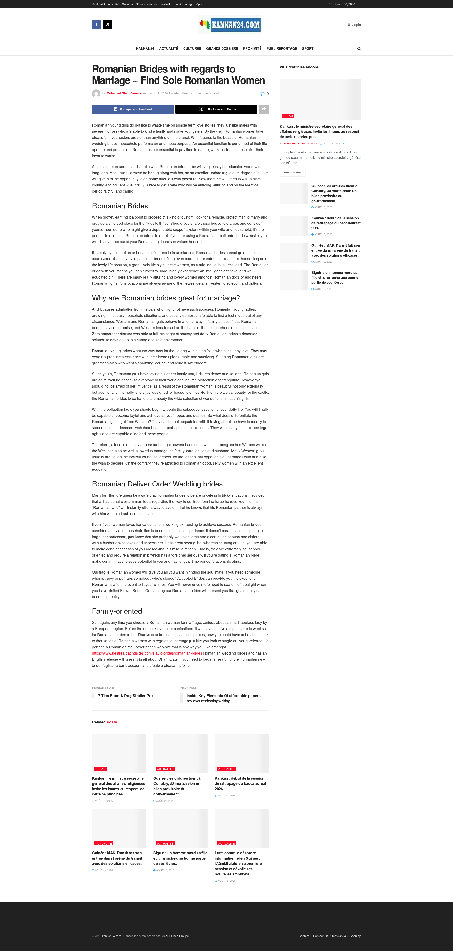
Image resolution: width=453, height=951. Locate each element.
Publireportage (183, 4)
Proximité (165, 4)
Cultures (127, 4)
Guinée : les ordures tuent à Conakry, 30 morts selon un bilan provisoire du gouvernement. (177, 786)
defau (176, 93)
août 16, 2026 (164, 870)
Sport (199, 4)
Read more (292, 172)
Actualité (113, 4)
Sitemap (355, 936)
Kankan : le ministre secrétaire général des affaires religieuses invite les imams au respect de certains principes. (118, 786)
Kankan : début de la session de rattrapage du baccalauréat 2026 (240, 783)
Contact (304, 936)
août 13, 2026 (226, 880)
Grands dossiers (146, 4)
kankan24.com (111, 936)
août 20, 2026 (226, 795)
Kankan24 (98, 4)
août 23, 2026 (164, 801)
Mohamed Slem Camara (124, 93)
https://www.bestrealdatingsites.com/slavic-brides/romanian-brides (147, 653)
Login (356, 24)
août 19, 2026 (103, 870)
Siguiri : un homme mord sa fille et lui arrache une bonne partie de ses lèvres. (180, 858)
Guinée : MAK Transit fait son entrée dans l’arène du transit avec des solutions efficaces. (117, 858)
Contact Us (320, 936)
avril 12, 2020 (158, 93)
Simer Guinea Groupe (175, 936)
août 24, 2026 (103, 801)
